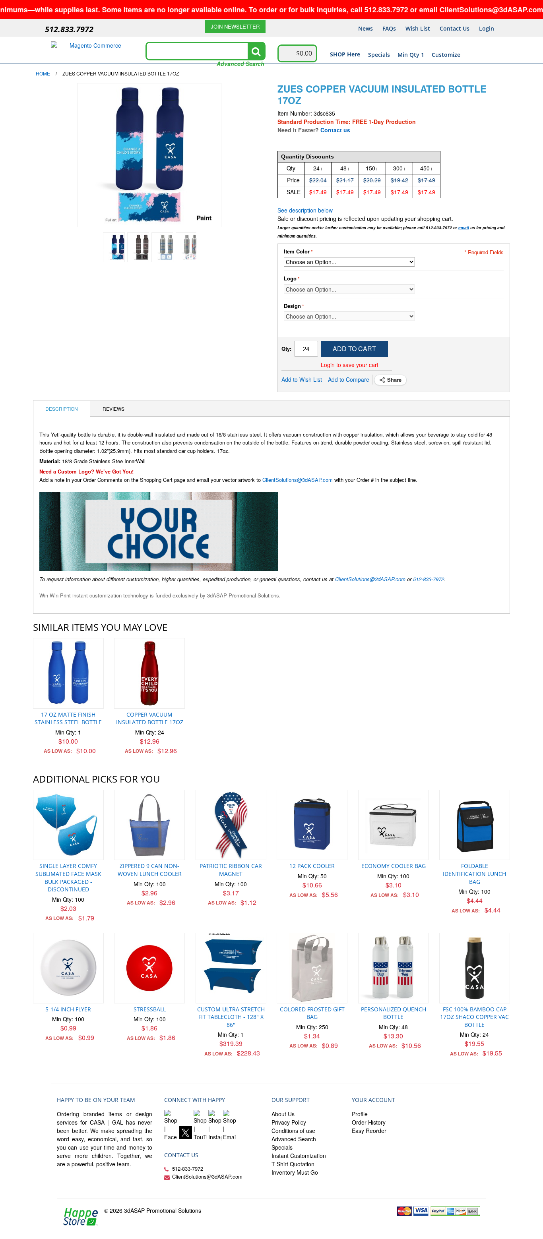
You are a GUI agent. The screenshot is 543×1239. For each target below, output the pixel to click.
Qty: (286, 348)
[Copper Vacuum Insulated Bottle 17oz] (149, 673)
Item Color (297, 251)
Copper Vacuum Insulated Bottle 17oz (149, 718)
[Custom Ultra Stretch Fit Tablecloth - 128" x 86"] (231, 968)
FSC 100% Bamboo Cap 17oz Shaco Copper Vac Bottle (474, 1016)
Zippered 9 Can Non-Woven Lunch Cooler (150, 870)
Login (486, 28)
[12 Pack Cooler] (312, 825)
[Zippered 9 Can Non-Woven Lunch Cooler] (149, 825)
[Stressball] (149, 968)
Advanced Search (240, 64)
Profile (360, 1114)
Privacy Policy (289, 1122)
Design (292, 305)
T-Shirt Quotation (293, 1164)
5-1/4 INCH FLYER (68, 1009)
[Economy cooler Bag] (393, 825)
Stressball (150, 1009)
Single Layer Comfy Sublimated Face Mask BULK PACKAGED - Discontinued (68, 877)
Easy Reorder (369, 1131)
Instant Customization (299, 1156)
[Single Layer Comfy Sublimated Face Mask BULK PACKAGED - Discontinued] (68, 825)
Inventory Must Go (295, 1172)
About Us (283, 1114)
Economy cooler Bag (393, 866)
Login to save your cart (349, 365)
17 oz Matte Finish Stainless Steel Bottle (68, 718)
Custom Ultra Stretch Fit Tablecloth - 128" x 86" (231, 1016)
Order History (369, 1122)
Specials (379, 54)
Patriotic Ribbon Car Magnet (231, 870)
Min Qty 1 (411, 54)
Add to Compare (348, 379)
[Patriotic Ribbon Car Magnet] (231, 825)
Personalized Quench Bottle (393, 1013)
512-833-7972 (428, 579)
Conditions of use (293, 1131)
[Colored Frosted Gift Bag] (312, 968)
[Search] (256, 51)
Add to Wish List (301, 379)
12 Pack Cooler (312, 866)
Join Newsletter (235, 26)
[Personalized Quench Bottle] (393, 968)
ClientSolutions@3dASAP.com (297, 479)
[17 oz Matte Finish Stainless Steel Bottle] (68, 673)
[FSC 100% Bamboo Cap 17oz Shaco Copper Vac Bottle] (474, 968)
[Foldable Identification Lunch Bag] (474, 825)
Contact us (335, 130)
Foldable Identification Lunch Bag (474, 873)
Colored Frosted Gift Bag (312, 1013)
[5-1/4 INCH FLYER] (68, 968)
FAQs (389, 28)
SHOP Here (345, 54)
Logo (290, 278)
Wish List (417, 28)
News (365, 28)
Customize (446, 54)
